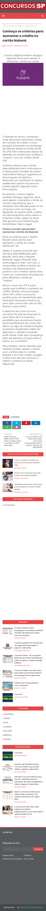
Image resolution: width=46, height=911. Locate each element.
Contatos (27, 855)
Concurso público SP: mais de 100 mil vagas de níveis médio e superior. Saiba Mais (28, 645)
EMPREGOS (7, 735)
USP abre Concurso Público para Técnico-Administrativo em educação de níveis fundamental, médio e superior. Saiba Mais (28, 780)
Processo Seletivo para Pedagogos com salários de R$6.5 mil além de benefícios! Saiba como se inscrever (28, 632)
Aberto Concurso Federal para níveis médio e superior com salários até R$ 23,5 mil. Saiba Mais (27, 795)
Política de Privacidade (12, 859)
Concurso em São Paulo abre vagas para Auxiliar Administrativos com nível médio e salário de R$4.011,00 (28, 810)
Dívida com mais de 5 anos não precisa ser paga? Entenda (27, 474)
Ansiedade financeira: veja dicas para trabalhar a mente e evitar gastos (28, 486)
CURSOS (6, 718)
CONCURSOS (8, 714)
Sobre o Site (29, 859)
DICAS (5, 722)
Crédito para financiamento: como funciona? (26, 684)
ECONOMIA (19, 24)
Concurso (18, 694)
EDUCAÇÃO (7, 731)
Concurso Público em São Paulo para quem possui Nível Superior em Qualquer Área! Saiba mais (28, 673)
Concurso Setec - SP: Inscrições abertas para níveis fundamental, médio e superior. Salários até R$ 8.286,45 (28, 659)
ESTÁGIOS (7, 739)
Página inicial (8, 24)
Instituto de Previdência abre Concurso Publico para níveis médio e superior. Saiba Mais (26, 766)
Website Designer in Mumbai (31, 907)
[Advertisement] (23, 109)
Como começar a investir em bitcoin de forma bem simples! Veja (27, 462)
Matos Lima (8, 46)
